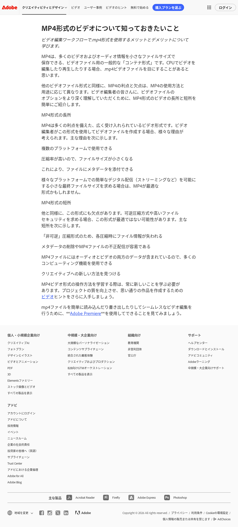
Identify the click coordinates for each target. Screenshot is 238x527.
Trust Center (14, 463)
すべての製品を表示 (19, 393)
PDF (10, 368)
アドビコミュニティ (200, 355)
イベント (13, 432)
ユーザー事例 (93, 7)
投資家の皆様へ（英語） (22, 451)
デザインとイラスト (20, 355)
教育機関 (133, 343)
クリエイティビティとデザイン (43, 7)
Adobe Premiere (85, 313)
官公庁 (132, 355)
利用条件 (196, 513)
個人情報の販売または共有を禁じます (186, 519)
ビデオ (75, 7)
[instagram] (49, 513)
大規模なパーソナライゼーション (88, 343)
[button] (209, 7)
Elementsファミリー (20, 380)
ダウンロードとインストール (206, 349)
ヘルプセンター (198, 343)
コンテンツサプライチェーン (86, 349)
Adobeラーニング (199, 362)
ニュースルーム (17, 438)
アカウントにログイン (21, 413)
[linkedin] (66, 513)
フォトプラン (15, 349)
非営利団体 (135, 349)
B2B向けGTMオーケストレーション (90, 368)
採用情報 (13, 426)
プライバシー (179, 513)
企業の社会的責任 (18, 444)
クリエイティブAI (18, 343)
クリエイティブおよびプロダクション (91, 362)
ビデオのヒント (116, 7)
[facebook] (41, 513)
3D (9, 374)
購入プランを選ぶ (168, 7)
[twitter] (58, 513)
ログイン (225, 7)
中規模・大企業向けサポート (206, 368)
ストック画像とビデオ (21, 387)
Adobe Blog (14, 482)
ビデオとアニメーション (22, 362)
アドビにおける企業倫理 (22, 470)
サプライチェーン (18, 457)
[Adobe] (9, 7)
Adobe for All (15, 476)
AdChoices (224, 519)
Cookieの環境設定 (217, 513)
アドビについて (17, 419)
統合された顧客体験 (80, 355)
